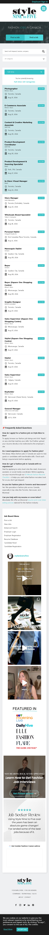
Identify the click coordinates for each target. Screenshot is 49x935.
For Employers (17, 890)
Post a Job (15, 38)
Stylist (8, 358)
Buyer (7, 265)
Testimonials (8, 20)
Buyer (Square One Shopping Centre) (18, 283)
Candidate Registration (12, 546)
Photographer (11, 88)
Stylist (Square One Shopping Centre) (19, 339)
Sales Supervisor (12, 375)
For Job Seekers (30, 890)
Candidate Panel (10, 543)
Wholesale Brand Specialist (17, 215)
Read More (8, 929)
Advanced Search (10, 528)
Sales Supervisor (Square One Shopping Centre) (19, 320)
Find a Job (34, 38)
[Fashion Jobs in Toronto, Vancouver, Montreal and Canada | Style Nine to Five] (24, 12)
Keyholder (9, 392)
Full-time (25, 72)
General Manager (12, 408)
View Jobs (7, 524)
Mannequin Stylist (13, 248)
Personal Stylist (12, 232)
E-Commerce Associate (15, 105)
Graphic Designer (13, 302)
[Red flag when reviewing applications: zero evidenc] (24, 683)
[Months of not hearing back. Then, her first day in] (24, 648)
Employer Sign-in (40, 2)
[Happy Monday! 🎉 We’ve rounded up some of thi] (24, 613)
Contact (27, 897)
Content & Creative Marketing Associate (18, 123)
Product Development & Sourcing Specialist (16, 163)
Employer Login (10, 532)
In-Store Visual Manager (16, 181)
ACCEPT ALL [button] (22, 929)
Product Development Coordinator (15, 143)
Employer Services (11, 6)
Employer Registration (12, 535)
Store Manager (11, 198)
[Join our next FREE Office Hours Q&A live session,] (24, 578)
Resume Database (11, 539)
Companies (16, 894)
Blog (34, 894)
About (21, 897)
